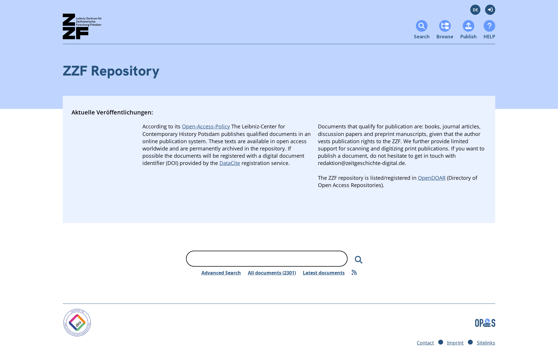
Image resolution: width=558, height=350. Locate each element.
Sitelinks (486, 343)
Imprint (455, 343)
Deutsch (475, 10)
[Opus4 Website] (485, 322)
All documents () (272, 273)
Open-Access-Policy (206, 126)
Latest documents (324, 273)
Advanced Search (221, 273)
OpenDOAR (432, 177)
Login (490, 10)
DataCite (229, 162)
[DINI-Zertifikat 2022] (77, 322)
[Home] (87, 29)
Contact (425, 343)
